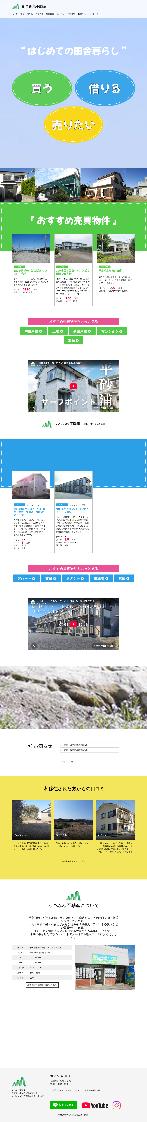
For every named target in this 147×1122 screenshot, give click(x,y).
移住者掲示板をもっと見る (73, 861)
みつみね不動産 (36, 6)
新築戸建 (80, 331)
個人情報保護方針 (92, 1090)
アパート (19, 505)
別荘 (71, 340)
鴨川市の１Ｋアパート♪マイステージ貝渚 (72, 511)
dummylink (42, 88)
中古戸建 (104, 267)
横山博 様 (62, 835)
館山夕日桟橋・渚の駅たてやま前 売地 (30, 272)
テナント (73, 578)
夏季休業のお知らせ (79, 745)
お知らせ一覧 (67, 762)
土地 (19, 267)
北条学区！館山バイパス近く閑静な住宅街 (73, 272)
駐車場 (99, 578)
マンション (110, 331)
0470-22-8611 (36, 957)
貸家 (48, 578)
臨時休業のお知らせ (79, 750)
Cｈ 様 (102, 835)
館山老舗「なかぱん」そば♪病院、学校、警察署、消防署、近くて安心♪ (30, 512)
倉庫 (122, 578)
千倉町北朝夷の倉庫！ (111, 270)
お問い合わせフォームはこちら (65, 1090)
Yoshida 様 (20, 835)
